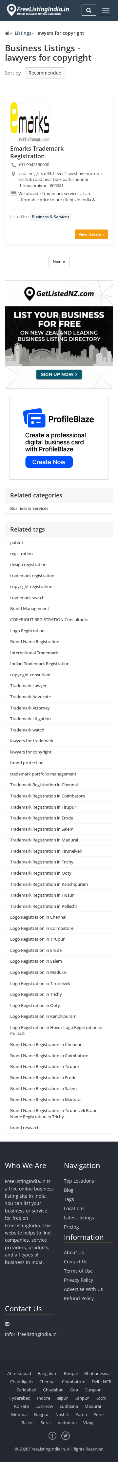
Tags (69, 1199)
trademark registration (32, 575)
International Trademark (34, 653)
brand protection (27, 763)
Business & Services (50, 217)
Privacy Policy (78, 1280)
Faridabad (26, 1390)
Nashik (62, 1414)
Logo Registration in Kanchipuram (43, 1016)
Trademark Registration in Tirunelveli (46, 851)
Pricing (71, 1227)
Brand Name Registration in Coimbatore (49, 1055)
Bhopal (71, 1373)
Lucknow (44, 1406)
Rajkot (28, 1423)
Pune (98, 1414)
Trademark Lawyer (28, 685)
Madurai (93, 1406)
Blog (68, 1190)
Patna (81, 1414)
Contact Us (76, 1261)
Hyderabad (19, 1398)
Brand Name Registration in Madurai (45, 1099)
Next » (59, 261)
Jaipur (62, 1398)
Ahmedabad (19, 1373)
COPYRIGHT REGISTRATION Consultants (49, 619)
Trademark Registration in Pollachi (43, 906)
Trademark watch (27, 730)
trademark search (27, 597)
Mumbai (19, 1414)
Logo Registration (27, 631)
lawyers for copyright (30, 752)
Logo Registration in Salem (36, 961)
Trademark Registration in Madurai (44, 840)
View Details (91, 234)
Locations (74, 1208)
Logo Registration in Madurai (38, 972)
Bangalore (47, 1373)
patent (16, 542)
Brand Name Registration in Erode (43, 1077)
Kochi (100, 1398)
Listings (23, 33)
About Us (74, 1252)
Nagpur (41, 1414)
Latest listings (79, 1217)
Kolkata (21, 1406)
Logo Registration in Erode (36, 950)
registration (21, 553)
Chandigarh (21, 1382)
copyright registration (31, 586)
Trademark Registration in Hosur (42, 895)
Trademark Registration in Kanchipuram (49, 884)
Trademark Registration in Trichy (41, 862)
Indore (43, 1398)
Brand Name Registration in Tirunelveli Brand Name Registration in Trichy (54, 1113)
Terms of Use (78, 1271)
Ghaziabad (53, 1390)
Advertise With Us (83, 1289)
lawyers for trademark (31, 741)
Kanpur (81, 1398)
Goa (74, 1390)
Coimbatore (73, 1382)
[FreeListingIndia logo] (38, 10)
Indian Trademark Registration (39, 663)
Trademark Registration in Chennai (44, 785)
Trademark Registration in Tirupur (43, 807)
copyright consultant (30, 675)
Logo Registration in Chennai (38, 917)
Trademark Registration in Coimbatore (47, 796)
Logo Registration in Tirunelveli (40, 983)
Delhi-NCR (101, 1382)
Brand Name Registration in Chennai (45, 1044)
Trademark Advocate (30, 697)
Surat (46, 1423)
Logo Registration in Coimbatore (41, 928)
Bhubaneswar (97, 1373)
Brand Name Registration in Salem (43, 1088)
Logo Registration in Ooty (35, 1005)
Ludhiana (69, 1406)
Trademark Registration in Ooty (40, 873)
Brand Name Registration (34, 641)
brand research (25, 1127)
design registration (28, 564)
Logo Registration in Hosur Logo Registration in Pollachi (56, 1030)
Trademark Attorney (30, 708)
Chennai (47, 1382)
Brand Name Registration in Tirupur (44, 1066)
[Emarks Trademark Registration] (29, 121)
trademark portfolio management (43, 774)
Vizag (88, 1423)
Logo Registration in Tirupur (37, 939)
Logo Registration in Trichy (36, 994)
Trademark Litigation (30, 719)
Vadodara (67, 1423)
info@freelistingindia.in (31, 1334)
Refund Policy (79, 1298)
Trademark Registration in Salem (41, 829)
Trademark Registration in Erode (41, 818)
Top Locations (79, 1181)
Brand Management (29, 608)
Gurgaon (93, 1390)
